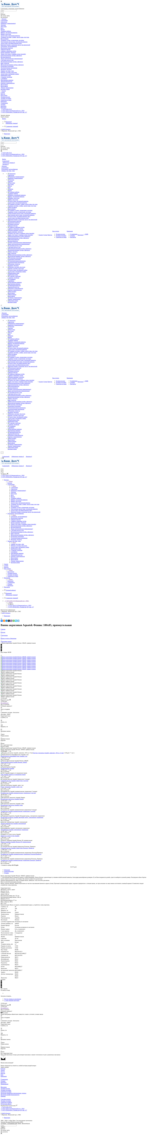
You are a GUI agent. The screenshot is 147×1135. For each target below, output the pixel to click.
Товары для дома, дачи (17, 544)
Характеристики (9, 871)
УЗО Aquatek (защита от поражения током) (13, 774)
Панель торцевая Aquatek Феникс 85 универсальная (16, 842)
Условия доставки (6, 1090)
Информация (4, 1084)
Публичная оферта (6, 1104)
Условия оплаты (5, 1088)
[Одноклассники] (4, 621)
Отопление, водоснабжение (19, 516)
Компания (10, 581)
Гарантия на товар (6, 1091)
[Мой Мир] (6, 621)
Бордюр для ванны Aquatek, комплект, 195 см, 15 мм (48, 753)
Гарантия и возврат (6, 1102)
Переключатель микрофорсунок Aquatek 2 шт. (14, 756)
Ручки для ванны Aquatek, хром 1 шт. (11, 787)
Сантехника (14, 487)
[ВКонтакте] (2, 621)
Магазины (4, 1087)
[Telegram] (18, 621)
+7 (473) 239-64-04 (14, 112)
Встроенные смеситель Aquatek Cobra (12, 805)
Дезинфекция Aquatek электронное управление (14, 829)
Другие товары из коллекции (12, 999)
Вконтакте (7, 133)
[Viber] (11, 621)
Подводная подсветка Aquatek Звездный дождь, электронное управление (22, 817)
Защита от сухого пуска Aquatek (10, 836)
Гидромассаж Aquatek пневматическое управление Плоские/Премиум (21, 854)
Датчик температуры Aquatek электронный (13, 823)
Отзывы (6, 873)
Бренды (3, 1073)
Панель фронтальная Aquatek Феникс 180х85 (14, 762)
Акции (3, 1070)
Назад (11, 481)
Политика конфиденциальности (10, 1094)
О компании (4, 1079)
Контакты (3, 1082)
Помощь (3, 1096)
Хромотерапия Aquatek (7, 768)
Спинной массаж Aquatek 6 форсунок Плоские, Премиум (17, 848)
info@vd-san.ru (6, 129)
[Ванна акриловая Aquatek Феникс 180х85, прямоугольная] (18, 657)
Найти (2, 1127)
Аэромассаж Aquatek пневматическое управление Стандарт (18, 811)
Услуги (3, 1071)
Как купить (10, 571)
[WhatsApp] (14, 621)
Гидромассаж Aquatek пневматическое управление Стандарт (18, 793)
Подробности (5, 703)
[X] (9, 621)
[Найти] (2, 12)
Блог (2, 1075)
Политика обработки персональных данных (13, 1093)
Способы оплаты (6, 1099)
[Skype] (16, 621)
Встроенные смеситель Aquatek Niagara (12, 799)
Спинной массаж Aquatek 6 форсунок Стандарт (14, 780)
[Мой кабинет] (1, 454)
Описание (7, 870)
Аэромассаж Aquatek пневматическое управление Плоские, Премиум (21, 860)
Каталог (9, 483)
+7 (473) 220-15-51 (6, 109)
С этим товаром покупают (11, 1000)
